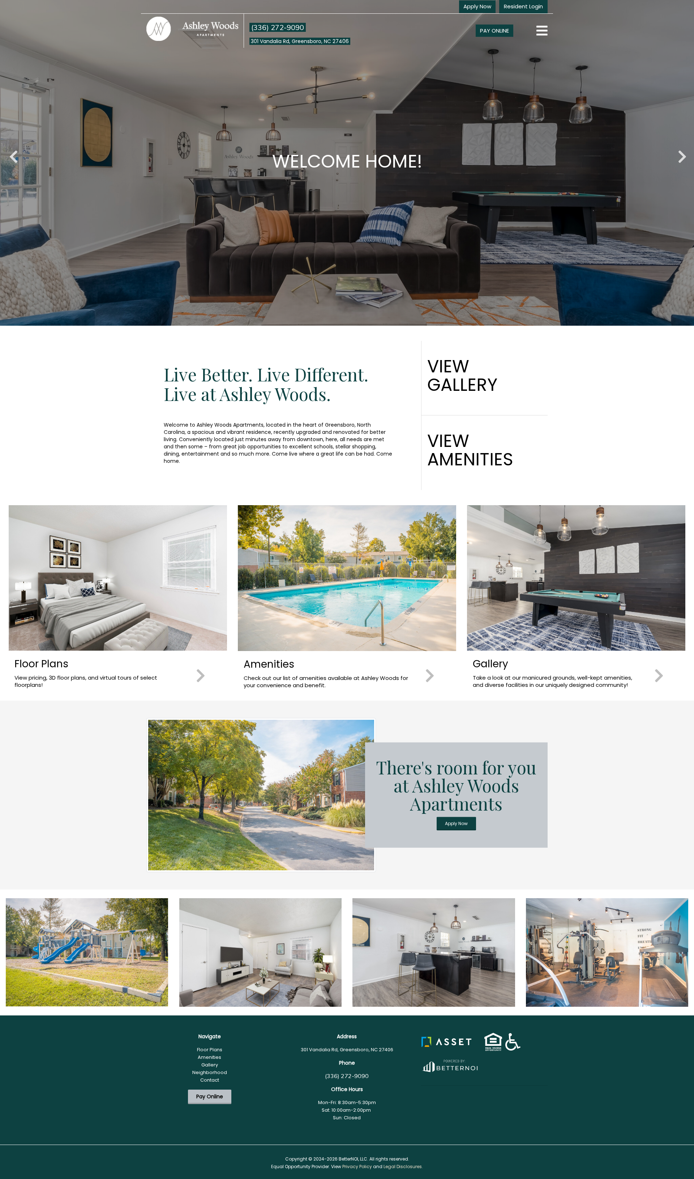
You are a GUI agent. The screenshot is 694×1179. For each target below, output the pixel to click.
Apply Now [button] (477, 6)
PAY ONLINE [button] (494, 30)
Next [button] (681, 153)
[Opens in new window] (449, 1064)
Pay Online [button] (209, 1096)
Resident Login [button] (523, 6)
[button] (446, 1041)
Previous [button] (12, 153)
